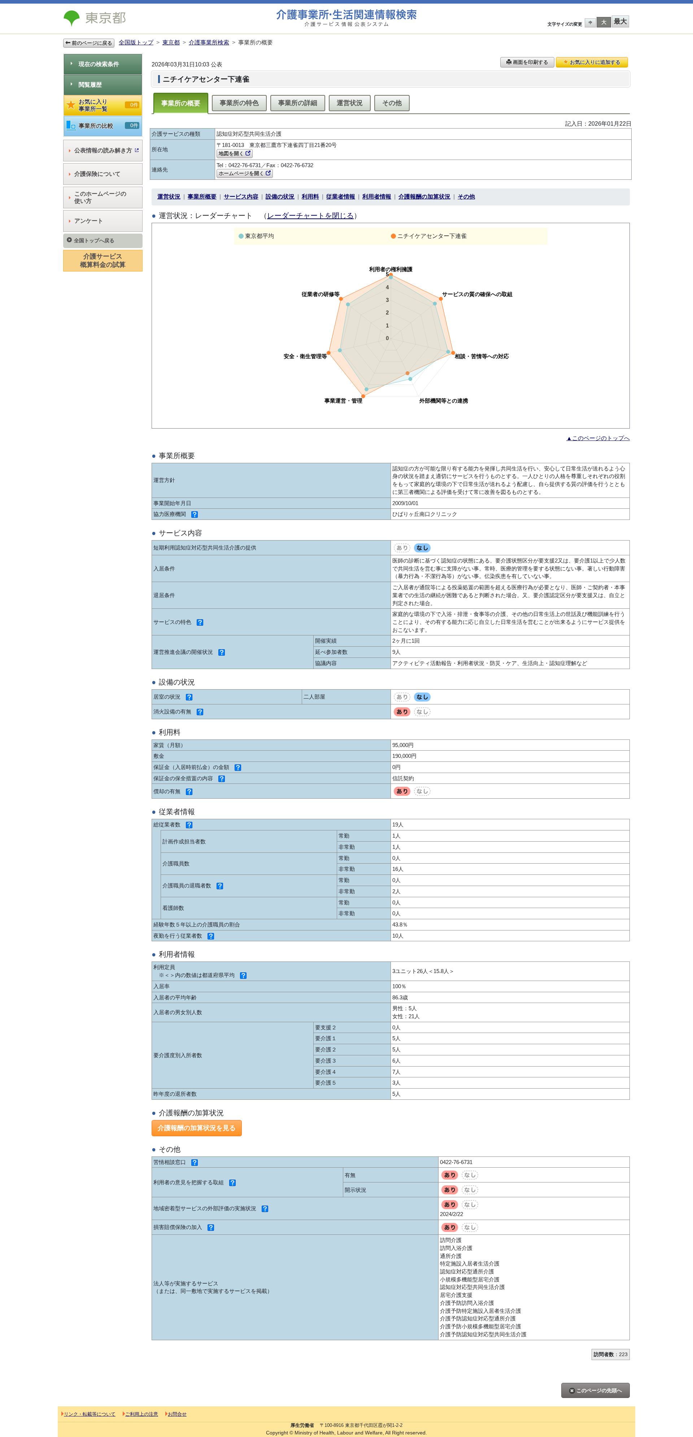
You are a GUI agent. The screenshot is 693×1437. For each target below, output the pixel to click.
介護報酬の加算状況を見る (197, 1128)
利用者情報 (376, 197)
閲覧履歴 (90, 85)
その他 (392, 103)
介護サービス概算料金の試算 (103, 260)
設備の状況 (280, 197)
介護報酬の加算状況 (424, 197)
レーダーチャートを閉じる (310, 216)
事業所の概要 (180, 103)
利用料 (310, 197)
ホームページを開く (242, 173)
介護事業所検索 (209, 42)
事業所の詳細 (297, 103)
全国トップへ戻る (94, 240)
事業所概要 (202, 197)
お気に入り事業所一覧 (108, 105)
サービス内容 (241, 197)
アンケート (88, 221)
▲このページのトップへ (598, 438)
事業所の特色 (239, 103)
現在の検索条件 (99, 64)
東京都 (171, 42)
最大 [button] (620, 21)
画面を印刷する (529, 62)
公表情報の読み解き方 (103, 150)
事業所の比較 (108, 125)
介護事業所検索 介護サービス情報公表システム (346, 18)
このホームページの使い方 (100, 197)
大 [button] (603, 22)
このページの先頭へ (598, 1390)
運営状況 (350, 103)
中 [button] (590, 23)
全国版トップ (136, 42)
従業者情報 (340, 197)
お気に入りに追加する (594, 62)
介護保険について (97, 174)
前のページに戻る (91, 43)
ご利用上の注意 (141, 1414)
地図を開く (232, 153)
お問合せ (177, 1414)
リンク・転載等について (90, 1414)
